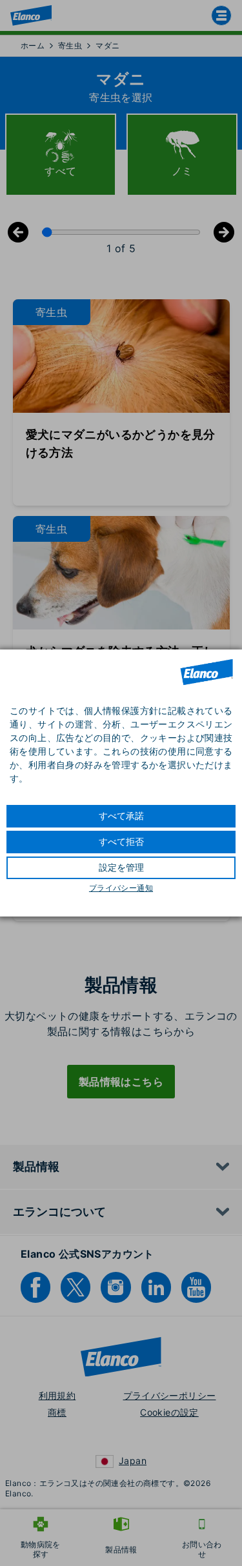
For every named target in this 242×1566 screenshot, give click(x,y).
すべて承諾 (121, 816)
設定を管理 (121, 867)
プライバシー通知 (121, 888)
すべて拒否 (121, 842)
